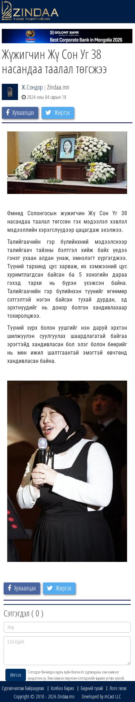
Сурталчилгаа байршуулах (23, 688)
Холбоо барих (62, 688)
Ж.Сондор (32, 87)
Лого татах (118, 688)
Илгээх (15, 674)
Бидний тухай (92, 688)
